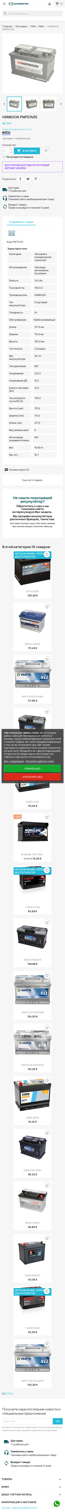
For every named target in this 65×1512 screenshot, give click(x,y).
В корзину (27, 150)
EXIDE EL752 (32, 801)
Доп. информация (14, 761)
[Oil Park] (32, 1393)
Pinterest (36, 179)
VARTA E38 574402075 (32, 1380)
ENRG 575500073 (32, 959)
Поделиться (20, 179)
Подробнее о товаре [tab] (21, 222)
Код (9, 241)
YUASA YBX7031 (32, 1275)
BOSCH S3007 (32, 1222)
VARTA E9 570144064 (32, 696)
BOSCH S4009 (32, 644)
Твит (28, 179)
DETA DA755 (32, 591)
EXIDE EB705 (32, 1117)
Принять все (32, 768)
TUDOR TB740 (32, 1328)
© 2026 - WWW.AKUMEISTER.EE (19, 1508)
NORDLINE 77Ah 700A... (32, 854)
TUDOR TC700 (32, 907)
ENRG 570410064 (32, 1170)
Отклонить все (32, 777)
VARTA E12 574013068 (33, 1012)
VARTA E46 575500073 (32, 1065)
